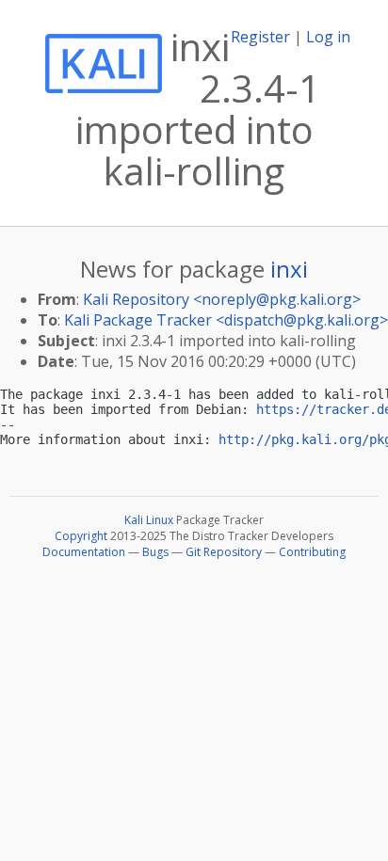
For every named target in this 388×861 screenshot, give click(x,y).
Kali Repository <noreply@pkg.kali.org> (222, 299)
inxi (289, 268)
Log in (328, 36)
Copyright (81, 536)
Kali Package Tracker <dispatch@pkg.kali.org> (226, 320)
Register (260, 36)
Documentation (83, 552)
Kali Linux (148, 520)
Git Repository (224, 552)
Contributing (312, 552)
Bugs (155, 552)
